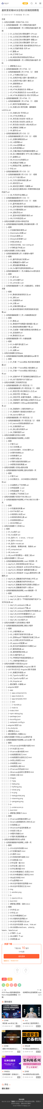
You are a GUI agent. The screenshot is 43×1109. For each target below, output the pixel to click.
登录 (7, 1088)
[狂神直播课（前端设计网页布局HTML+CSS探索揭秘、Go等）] (11, 1062)
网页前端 (19, 15)
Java (26, 1020)
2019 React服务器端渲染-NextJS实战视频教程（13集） (11, 994)
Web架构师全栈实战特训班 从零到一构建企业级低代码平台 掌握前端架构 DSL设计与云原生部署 (32, 1074)
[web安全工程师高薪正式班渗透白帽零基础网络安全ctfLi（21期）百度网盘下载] (31, 1011)
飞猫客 (5, 3)
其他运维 (27, 1046)
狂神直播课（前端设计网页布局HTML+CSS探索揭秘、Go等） (11, 1074)
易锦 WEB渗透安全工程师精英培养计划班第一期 (11, 1049)
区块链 (6, 1020)
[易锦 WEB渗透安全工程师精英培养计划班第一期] (11, 1037)
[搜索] (32, 3)
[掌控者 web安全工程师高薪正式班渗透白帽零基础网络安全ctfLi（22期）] (11, 1011)
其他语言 (7, 1071)
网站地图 (21, 1099)
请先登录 (21, 956)
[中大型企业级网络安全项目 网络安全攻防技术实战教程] (31, 1037)
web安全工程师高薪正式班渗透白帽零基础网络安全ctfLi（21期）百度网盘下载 (31, 1023)
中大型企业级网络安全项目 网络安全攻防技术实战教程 (31, 1049)
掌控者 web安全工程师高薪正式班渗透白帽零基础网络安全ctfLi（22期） (11, 1023)
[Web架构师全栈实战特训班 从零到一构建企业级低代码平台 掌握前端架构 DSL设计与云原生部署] (31, 1062)
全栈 (4, 979)
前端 (9, 979)
